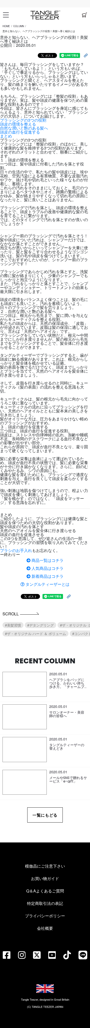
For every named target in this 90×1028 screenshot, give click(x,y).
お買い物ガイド (45, 878)
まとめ (6, 136)
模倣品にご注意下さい (45, 866)
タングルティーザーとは (47, 584)
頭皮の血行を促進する (20, 132)
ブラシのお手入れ (16, 550)
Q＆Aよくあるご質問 (45, 891)
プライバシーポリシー (45, 916)
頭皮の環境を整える (18, 124)
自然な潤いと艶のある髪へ (24, 128)
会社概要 (45, 928)
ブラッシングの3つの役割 (23, 120)
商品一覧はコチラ (47, 560)
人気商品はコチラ (47, 568)
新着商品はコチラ (47, 576)
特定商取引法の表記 (45, 903)
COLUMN (18, 26)
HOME (6, 26)
